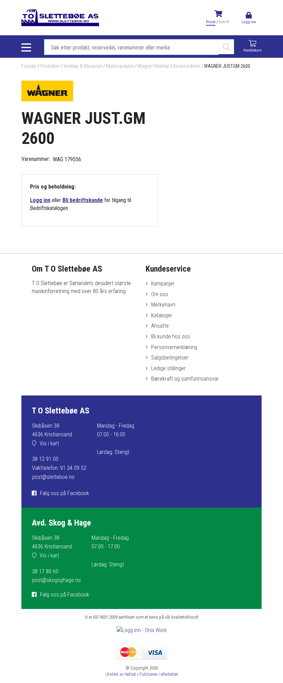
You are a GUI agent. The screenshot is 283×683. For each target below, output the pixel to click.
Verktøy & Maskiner (83, 66)
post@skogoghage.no (56, 580)
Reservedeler (186, 66)
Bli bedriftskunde (82, 200)
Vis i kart (49, 443)
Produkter (50, 66)
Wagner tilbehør (153, 66)
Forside (29, 66)
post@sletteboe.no (53, 477)
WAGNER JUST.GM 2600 (227, 66)
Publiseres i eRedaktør (158, 674)
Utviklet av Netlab (120, 674)
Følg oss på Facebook (64, 493)
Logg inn (40, 200)
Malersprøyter (120, 66)
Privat (210, 22)
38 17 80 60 (45, 571)
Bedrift (224, 22)
